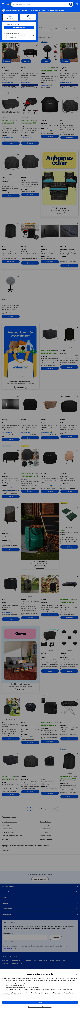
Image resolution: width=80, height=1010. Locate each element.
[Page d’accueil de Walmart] (7, 4)
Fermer (40, 1002)
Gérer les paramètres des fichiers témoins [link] (40, 1007)
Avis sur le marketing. (33, 993)
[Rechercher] (70, 4)
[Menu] (3, 4)
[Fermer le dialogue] (76, 974)
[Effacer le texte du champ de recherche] (68, 4)
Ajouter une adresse (19, 27)
